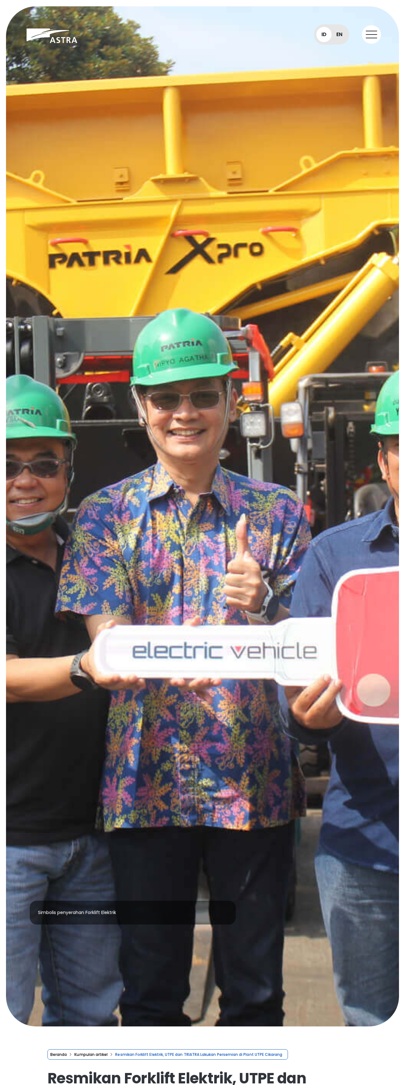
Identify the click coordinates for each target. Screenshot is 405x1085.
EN (339, 34)
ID (324, 34)
